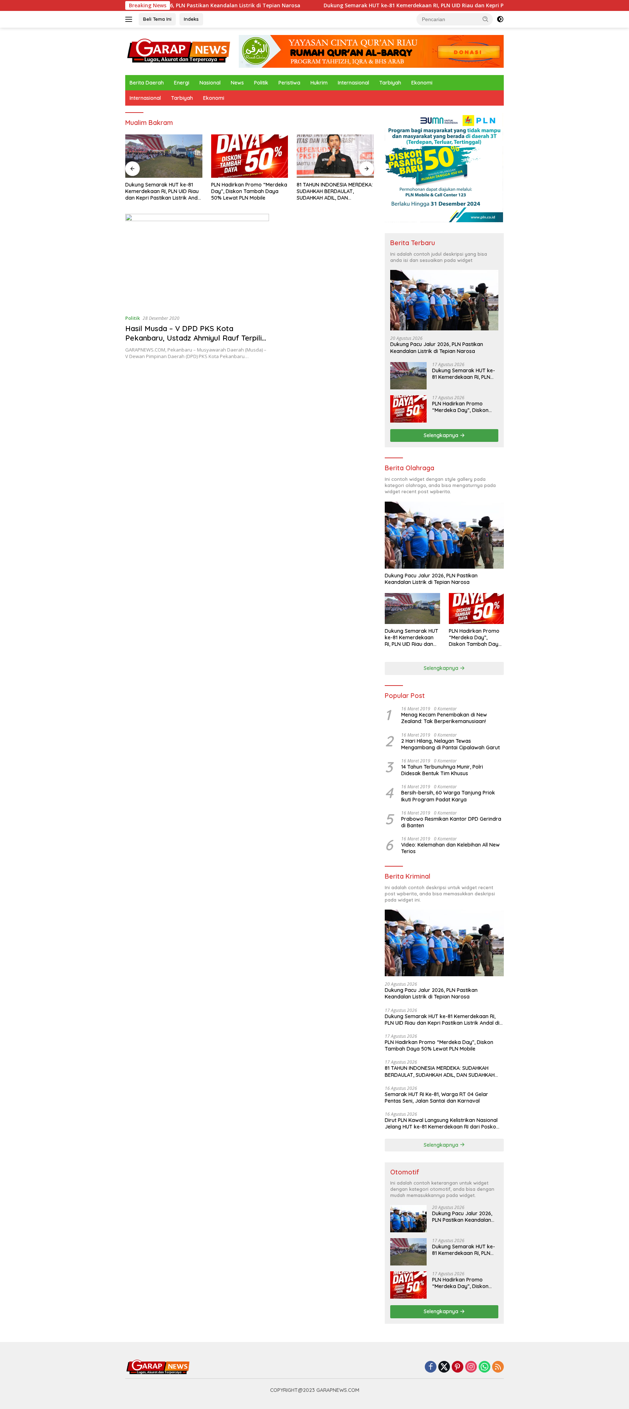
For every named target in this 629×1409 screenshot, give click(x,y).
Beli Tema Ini (157, 19)
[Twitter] (444, 1367)
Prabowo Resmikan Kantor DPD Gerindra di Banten (451, 822)
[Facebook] (430, 1367)
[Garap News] (178, 50)
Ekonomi (421, 82)
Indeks (191, 19)
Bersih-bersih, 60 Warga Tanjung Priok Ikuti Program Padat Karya (448, 795)
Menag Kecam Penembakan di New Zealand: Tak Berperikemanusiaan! (444, 718)
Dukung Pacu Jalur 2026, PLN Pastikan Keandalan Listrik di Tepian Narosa (436, 347)
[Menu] (130, 19)
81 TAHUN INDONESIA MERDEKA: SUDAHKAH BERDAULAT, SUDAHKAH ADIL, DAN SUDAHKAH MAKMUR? (335, 191)
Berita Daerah (147, 82)
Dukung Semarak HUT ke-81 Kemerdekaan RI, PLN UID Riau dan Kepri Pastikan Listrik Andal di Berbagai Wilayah (415, 5)
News (237, 82)
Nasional (210, 82)
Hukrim (319, 82)
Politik (261, 82)
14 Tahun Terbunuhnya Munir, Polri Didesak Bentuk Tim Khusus (442, 770)
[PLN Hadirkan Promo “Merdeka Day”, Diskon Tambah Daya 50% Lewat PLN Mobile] (249, 156)
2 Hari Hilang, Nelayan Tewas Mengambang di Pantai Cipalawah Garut (450, 744)
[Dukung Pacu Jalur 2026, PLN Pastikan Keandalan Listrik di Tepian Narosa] (444, 300)
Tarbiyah (390, 82)
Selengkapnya (442, 435)
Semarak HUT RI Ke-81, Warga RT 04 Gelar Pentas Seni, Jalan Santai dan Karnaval (436, 1097)
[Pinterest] (457, 1367)
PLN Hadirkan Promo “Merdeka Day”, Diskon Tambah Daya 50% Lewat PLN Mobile (249, 191)
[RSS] (498, 1367)
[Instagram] (471, 1367)
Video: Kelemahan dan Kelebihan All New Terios (450, 848)
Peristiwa (289, 82)
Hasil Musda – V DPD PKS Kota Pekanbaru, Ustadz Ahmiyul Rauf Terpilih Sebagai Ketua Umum (195, 338)
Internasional (353, 82)
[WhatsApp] (484, 1367)
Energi (181, 82)
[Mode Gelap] (500, 19)
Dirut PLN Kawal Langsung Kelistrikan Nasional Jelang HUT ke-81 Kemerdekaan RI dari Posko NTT (441, 1123)
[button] (485, 19)
